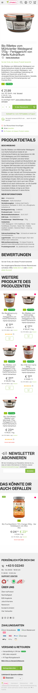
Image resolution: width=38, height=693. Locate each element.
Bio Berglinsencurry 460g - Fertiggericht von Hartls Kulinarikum (9, 315)
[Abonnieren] (30, 471)
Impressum (14, 683)
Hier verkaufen (6, 97)
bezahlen (11, 128)
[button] (21, 2)
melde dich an (18, 268)
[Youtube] (11, 618)
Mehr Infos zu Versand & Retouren (12, 661)
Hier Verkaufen (6, 611)
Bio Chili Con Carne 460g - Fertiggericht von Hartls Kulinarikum (28, 367)
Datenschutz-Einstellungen (10, 685)
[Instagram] (5, 618)
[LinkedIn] (13, 618)
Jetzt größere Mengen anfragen (16, 101)
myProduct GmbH (17, 687)
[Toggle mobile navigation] (2, 2)
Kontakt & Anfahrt (7, 608)
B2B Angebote (6, 598)
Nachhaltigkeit (6, 595)
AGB (31, 683)
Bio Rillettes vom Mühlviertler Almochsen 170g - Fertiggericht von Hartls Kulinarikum (28, 316)
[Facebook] (2, 618)
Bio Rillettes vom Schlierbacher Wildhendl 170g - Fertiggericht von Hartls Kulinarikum (9, 368)
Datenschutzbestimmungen (10, 467)
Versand (19, 93)
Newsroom (5, 605)
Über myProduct (7, 592)
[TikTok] (8, 618)
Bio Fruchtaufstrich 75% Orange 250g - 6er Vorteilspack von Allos (19, 525)
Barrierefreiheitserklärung (28, 685)
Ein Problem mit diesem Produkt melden (16, 131)
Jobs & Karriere (7, 601)
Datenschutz (24, 683)
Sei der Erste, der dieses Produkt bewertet (16, 62)
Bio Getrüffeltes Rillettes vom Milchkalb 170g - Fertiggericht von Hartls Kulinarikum (9, 420)
